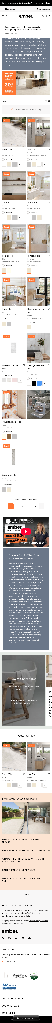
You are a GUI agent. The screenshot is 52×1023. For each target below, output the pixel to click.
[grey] (14, 164)
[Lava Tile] (38, 132)
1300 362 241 (10, 961)
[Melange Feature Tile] (38, 348)
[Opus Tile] (14, 291)
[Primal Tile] (14, 132)
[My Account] (43, 16)
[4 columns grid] (49, 101)
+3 (20, 380)
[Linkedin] (23, 938)
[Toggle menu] (3, 16)
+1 (19, 164)
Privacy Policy (34, 921)
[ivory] (9, 270)
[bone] (9, 380)
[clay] (14, 380)
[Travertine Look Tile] (14, 404)
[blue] (39, 383)
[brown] (9, 436)
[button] (24, 149)
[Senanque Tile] (14, 457)
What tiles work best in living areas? (23, 850)
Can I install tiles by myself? (18, 870)
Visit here (38, 414)
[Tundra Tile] (14, 185)
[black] (34, 383)
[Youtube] (16, 938)
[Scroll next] (45, 765)
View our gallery (43, 3)
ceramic (28, 38)
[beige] (9, 164)
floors (42, 48)
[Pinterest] (29, 938)
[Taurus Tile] (38, 185)
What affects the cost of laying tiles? (21, 879)
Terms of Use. (18, 923)
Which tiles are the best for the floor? (20, 840)
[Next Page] (41, 506)
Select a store (11, 33)
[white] (4, 164)
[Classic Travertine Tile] (38, 291)
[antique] (4, 380)
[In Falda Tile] (14, 238)
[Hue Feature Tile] (14, 348)
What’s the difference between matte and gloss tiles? (23, 860)
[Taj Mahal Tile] (38, 238)
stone (36, 38)
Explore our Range (12, 999)
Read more (10, 66)
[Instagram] (9, 938)
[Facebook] (3, 938)
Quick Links (8, 1013)
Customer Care (10, 1006)
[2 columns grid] (46, 101)
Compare (8, 159)
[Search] (7, 16)
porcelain (18, 38)
